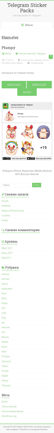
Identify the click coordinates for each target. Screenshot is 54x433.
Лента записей (9, 406)
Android (24, 60)
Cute (4, 313)
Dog (4, 317)
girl (3, 322)
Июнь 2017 (7, 253)
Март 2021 (7, 248)
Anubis (5, 220)
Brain (4, 298)
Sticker (13, 63)
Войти (5, 401)
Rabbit (5, 376)
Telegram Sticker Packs (27, 8)
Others (5, 366)
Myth (4, 351)
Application (38, 60)
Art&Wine (6, 206)
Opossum (6, 361)
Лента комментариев (12, 411)
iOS (3, 63)
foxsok (5, 201)
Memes (5, 337)
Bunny (4, 303)
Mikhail (8, 53)
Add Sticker (14, 84)
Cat (3, 308)
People (5, 371)
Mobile (7, 63)
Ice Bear (6, 215)
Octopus (6, 356)
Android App (39, 84)
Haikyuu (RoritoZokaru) (13, 210)
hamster (46, 60)
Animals (22, 53)
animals (30, 60)
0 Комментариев (36, 63)
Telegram (41, 53)
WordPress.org (9, 416)
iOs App (27, 92)
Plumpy (8, 47)
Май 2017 (6, 258)
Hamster (31, 53)
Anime (5, 284)
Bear (4, 293)
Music (4, 346)
